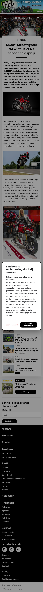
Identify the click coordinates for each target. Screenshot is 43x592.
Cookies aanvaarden (28, 324)
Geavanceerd (12, 325)
